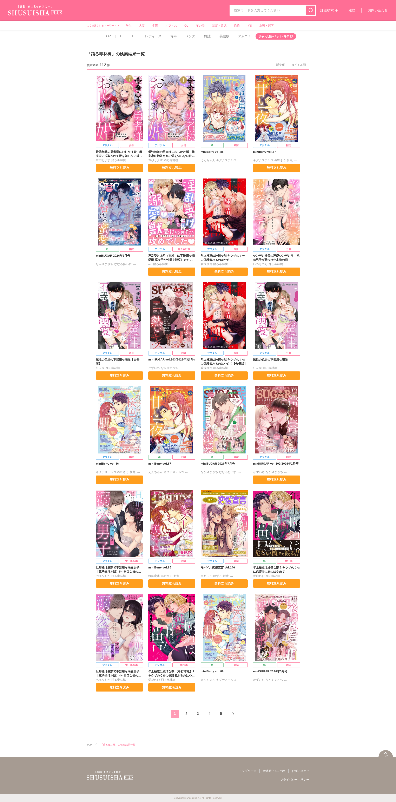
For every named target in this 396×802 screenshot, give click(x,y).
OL (186, 25)
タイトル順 (298, 64)
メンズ (190, 36)
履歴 (352, 10)
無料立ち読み (119, 167)
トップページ (247, 771)
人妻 (142, 25)
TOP (107, 36)
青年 (173, 36)
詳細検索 (327, 10)
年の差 (200, 25)
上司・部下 (266, 25)
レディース (153, 36)
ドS (249, 25)
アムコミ (244, 36)
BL (134, 36)
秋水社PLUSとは (274, 771)
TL (122, 36)
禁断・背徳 (219, 25)
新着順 (280, 64)
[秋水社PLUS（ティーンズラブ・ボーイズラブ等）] (35, 13)
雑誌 (207, 36)
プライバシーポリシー (294, 779)
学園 (155, 25)
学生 (129, 25)
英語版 (224, 36)
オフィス (171, 25)
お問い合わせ (378, 10)
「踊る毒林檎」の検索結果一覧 (117, 744)
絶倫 (237, 25)
